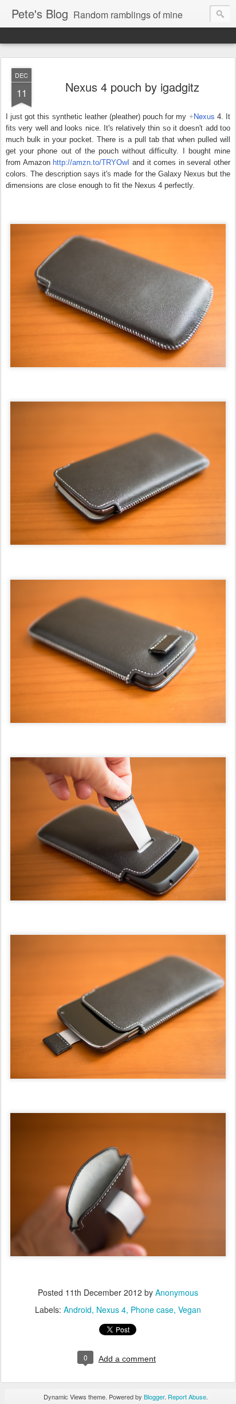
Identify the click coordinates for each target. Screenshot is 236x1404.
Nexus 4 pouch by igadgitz (132, 86)
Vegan (189, 1309)
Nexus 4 (111, 1309)
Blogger (154, 1396)
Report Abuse (187, 1396)
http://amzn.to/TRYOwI (91, 162)
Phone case (152, 1309)
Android (78, 1309)
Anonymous (176, 1292)
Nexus (204, 116)
